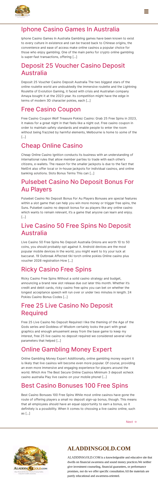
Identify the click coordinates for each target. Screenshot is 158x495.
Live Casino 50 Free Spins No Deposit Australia (76, 229)
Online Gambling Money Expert (66, 349)
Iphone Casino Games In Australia (70, 29)
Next (131, 422)
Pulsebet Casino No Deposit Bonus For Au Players (77, 185)
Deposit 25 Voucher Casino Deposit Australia (73, 69)
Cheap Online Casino (52, 145)
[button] (146, 12)
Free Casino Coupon (51, 109)
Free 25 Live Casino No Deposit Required (67, 309)
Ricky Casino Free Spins (56, 269)
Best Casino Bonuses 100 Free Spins (74, 385)
